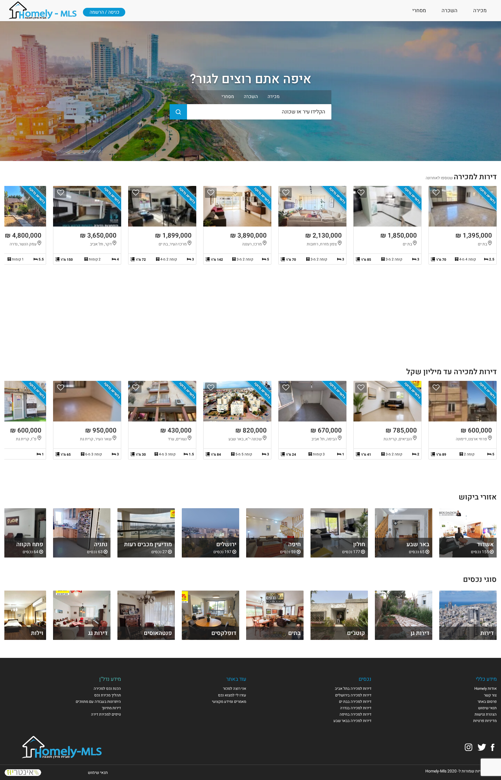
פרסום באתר (487, 701)
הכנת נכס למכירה (107, 688)
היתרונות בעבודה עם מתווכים (98, 701)
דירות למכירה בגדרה (355, 708)
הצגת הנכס (463, 225)
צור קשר (490, 695)
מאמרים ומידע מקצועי (229, 701)
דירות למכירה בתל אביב (353, 688)
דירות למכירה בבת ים (355, 701)
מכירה (480, 11)
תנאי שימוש (487, 708)
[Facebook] (492, 747)
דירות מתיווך (111, 708)
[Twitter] (482, 747)
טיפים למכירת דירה (106, 714)
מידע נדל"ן (110, 679)
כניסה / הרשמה (104, 12)
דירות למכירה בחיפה (355, 714)
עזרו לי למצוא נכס (232, 695)
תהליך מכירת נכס (107, 695)
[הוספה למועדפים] (436, 193)
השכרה (450, 11)
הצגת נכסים (468, 533)
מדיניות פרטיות (485, 720)
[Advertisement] (250, 318)
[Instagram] (468, 747)
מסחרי (419, 11)
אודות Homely (485, 688)
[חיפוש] (178, 112)
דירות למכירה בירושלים (353, 695)
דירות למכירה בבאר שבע (352, 720)
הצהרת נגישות (486, 714)
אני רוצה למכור (234, 688)
